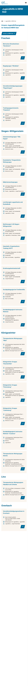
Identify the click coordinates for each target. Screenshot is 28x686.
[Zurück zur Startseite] (2, 21)
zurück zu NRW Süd (8, 33)
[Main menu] (25, 3)
